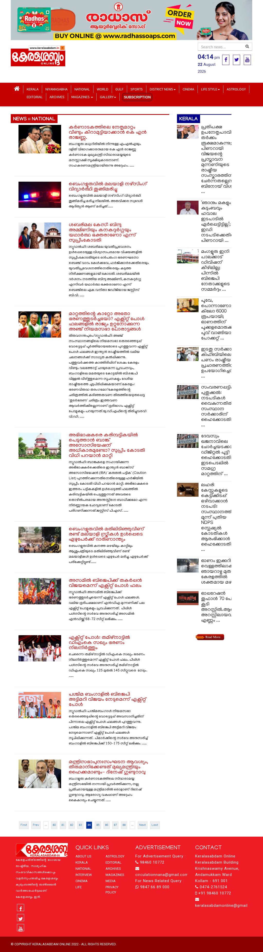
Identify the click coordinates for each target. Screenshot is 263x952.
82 (71, 825)
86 (106, 825)
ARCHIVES (57, 96)
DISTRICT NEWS (161, 89)
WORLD (102, 89)
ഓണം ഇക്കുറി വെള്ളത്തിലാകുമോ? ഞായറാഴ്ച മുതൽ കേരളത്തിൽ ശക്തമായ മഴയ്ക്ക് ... (222, 571)
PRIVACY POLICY (112, 889)
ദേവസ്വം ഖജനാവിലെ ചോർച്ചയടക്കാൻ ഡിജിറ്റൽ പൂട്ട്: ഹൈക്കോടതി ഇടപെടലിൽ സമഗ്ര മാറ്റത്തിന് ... (219, 455)
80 (54, 825)
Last (155, 825)
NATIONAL (82, 89)
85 (97, 825)
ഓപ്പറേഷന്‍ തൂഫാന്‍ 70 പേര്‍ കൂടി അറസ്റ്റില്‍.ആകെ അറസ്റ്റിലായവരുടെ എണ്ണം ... (222, 607)
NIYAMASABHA (56, 89)
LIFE (79, 887)
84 (89, 825)
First (24, 825)
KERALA (33, 89)
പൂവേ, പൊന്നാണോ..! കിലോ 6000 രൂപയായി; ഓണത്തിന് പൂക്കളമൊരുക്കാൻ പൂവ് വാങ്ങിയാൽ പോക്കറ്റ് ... (221, 319)
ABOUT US (83, 856)
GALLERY (107, 96)
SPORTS (136, 89)
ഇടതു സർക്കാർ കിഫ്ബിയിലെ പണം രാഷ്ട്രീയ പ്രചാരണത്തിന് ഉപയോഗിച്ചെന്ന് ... (219, 363)
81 (62, 825)
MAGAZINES (80, 96)
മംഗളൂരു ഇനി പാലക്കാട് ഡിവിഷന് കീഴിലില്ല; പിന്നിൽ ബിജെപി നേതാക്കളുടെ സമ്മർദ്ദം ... (215, 270)
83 (80, 825)
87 (115, 825)
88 (124, 825)
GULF (119, 89)
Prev (36, 825)
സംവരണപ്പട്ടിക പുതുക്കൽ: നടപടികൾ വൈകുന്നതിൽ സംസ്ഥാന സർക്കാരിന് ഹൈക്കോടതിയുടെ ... (221, 406)
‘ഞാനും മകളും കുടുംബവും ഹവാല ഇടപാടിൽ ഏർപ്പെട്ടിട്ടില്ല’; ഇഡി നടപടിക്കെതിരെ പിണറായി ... (219, 222)
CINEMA (188, 89)
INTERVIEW (84, 875)
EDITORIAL (35, 96)
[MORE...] (209, 637)
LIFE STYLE (209, 89)
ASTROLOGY (236, 89)
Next (142, 825)
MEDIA (111, 881)
